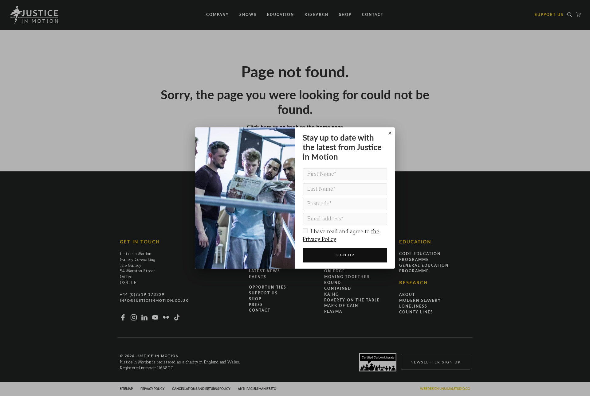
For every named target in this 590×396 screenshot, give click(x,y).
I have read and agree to (341, 235)
